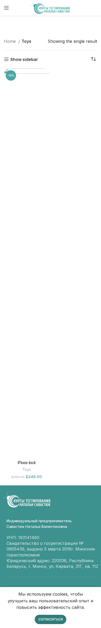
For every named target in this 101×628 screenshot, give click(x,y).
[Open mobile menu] (6, 8)
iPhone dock (26, 462)
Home (10, 41)
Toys (26, 469)
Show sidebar (24, 59)
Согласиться (50, 619)
